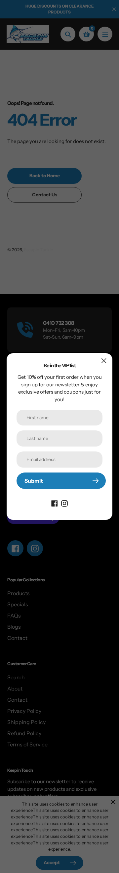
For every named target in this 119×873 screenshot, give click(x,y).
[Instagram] (64, 502)
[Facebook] (54, 502)
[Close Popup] (104, 360)
